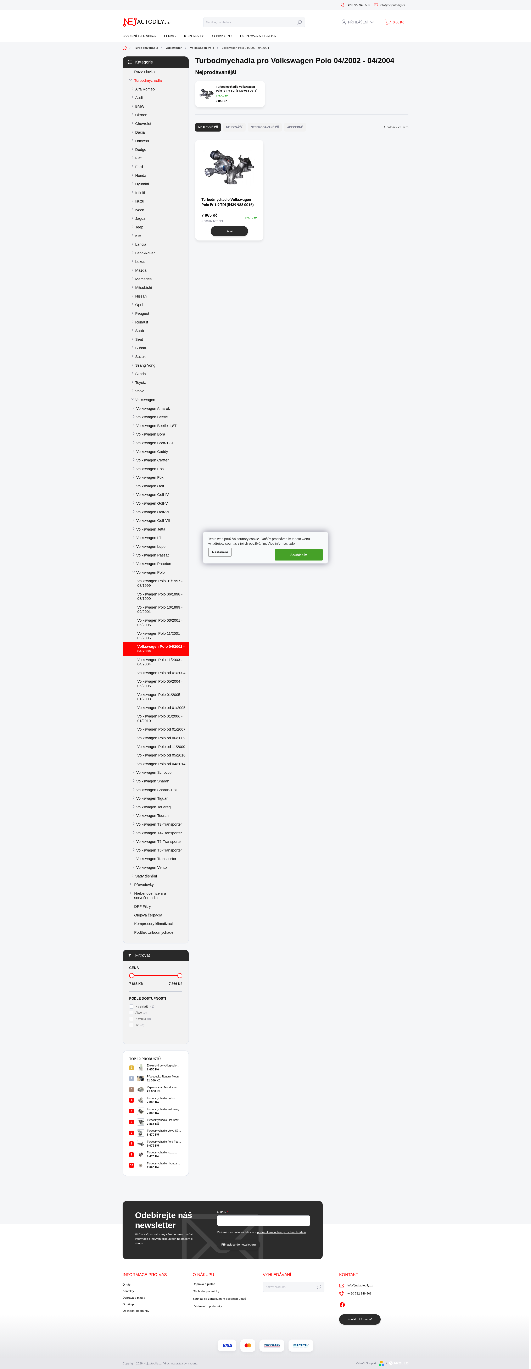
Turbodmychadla (148, 80)
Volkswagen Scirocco (154, 772)
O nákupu (129, 1304)
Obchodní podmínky (136, 1310)
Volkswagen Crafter (152, 460)
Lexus (140, 262)
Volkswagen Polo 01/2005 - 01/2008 (160, 697)
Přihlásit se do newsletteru (238, 1244)
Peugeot (142, 313)
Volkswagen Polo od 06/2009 (161, 738)
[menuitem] (141, 36)
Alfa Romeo (145, 89)
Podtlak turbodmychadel (154, 932)
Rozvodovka (144, 72)
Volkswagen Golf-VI (152, 512)
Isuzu (139, 201)
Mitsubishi (143, 288)
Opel (139, 305)
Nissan (141, 296)
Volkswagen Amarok (153, 408)
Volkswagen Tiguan (152, 798)
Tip (139, 1025)
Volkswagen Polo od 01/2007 (161, 729)
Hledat (299, 22)
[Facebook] (342, 1304)
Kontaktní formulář (360, 1319)
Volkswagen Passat (152, 555)
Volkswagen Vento (151, 867)
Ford (139, 167)
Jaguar (141, 218)
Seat (139, 339)
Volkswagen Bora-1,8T (155, 443)
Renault (141, 322)
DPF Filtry (142, 906)
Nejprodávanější (265, 127)
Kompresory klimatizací (153, 924)
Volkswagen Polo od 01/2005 (161, 708)
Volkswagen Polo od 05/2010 (161, 755)
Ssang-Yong (145, 365)
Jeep (139, 227)
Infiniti (140, 193)
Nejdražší (234, 127)
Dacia (140, 132)
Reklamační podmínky (207, 1306)
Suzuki (140, 357)
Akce (140, 1012)
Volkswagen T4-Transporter (159, 833)
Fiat (138, 158)
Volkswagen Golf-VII (153, 521)
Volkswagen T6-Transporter (159, 850)
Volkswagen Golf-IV (152, 495)
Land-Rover (145, 253)
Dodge (140, 150)
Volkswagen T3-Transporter (159, 824)
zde (292, 543)
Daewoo (142, 141)
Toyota (140, 383)
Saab (139, 331)
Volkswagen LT (148, 538)
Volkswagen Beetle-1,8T (156, 426)
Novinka (142, 1019)
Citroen (141, 115)
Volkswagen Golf (150, 486)
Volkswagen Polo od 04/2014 (161, 764)
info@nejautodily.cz (360, 1285)
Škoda (140, 374)
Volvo (139, 391)
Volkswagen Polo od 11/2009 (161, 747)
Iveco (139, 210)
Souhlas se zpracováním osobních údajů (219, 1298)
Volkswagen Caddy (152, 452)
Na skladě (144, 1006)
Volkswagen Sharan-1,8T (157, 790)
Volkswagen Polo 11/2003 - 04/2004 (159, 662)
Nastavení (220, 552)
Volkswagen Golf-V (152, 503)
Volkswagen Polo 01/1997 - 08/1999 (160, 583)
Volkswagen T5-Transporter (159, 841)
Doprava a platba (134, 1297)
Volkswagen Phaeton (153, 564)
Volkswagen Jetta (150, 529)
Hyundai (142, 184)
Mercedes (143, 279)
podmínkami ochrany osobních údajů (281, 1232)
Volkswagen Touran (152, 816)
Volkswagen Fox (149, 477)
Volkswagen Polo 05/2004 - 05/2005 (160, 683)
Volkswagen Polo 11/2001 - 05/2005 (159, 635)
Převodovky (144, 885)
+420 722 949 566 (359, 1293)
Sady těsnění (146, 876)
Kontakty (128, 1291)
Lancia (140, 244)
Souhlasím (298, 555)
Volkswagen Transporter (156, 859)
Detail (229, 231)
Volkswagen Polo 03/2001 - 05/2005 (160, 622)
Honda (140, 175)
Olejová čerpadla (148, 915)
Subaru (141, 348)
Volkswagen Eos (150, 469)
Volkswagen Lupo (151, 546)
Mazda (140, 270)
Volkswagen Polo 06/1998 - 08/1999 (160, 596)
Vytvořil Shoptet (366, 1363)
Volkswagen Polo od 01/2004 (161, 673)
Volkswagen (145, 400)
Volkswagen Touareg (153, 807)
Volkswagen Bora (150, 434)
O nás (126, 1284)
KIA (138, 236)
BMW (139, 106)
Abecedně (295, 127)
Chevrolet (143, 124)
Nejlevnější (208, 127)
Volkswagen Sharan (152, 781)
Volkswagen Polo (150, 572)
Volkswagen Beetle (152, 417)
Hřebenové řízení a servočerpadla (150, 895)
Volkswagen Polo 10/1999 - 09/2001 (160, 609)
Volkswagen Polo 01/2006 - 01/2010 (160, 718)
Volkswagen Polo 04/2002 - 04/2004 (161, 648)
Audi (139, 98)
